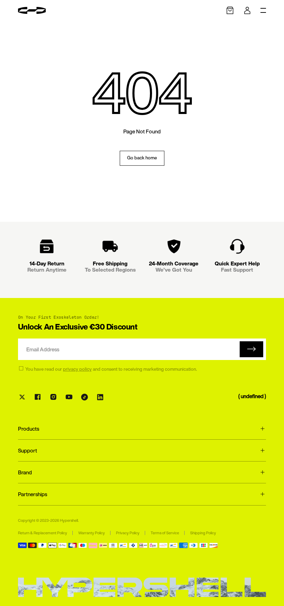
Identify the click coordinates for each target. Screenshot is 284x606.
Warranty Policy (91, 532)
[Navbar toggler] (263, 10)
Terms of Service (165, 532)
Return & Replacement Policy (42, 532)
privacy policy (77, 369)
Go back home (142, 158)
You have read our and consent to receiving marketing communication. (111, 369)
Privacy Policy (128, 532)
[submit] (251, 349)
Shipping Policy (203, 532)
